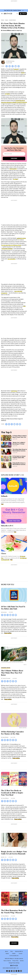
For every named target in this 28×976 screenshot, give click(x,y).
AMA (24, 306)
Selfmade (4, 496)
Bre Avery (4, 612)
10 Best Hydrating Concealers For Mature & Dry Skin (12, 733)
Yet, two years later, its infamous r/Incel (11, 245)
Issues (6, 20)
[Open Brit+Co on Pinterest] (9, 971)
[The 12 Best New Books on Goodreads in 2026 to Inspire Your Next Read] (14, 779)
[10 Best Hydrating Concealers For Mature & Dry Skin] (14, 720)
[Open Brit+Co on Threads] (16, 971)
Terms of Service (7, 960)
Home (2, 20)
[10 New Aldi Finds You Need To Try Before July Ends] (14, 595)
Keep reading (7, 633)
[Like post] (20, 424)
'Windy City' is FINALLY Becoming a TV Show (19, 443)
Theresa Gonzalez (6, 678)
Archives (22, 960)
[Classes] (14, 543)
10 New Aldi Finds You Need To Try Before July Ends (13, 607)
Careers (13, 953)
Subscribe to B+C (7, 526)
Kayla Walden (5, 737)
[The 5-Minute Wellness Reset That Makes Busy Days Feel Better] (14, 654)
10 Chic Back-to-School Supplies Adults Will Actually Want (19, 457)
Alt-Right (15, 179)
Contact (20, 953)
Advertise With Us (19, 951)
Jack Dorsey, (14, 391)
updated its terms (21, 238)
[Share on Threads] (18, 66)
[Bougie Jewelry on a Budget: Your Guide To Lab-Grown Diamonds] (14, 840)
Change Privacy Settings (14, 962)
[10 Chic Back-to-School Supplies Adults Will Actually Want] (6, 458)
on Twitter (7, 93)
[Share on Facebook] (7, 66)
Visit (2, 504)
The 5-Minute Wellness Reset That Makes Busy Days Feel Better (12, 672)
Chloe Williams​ (5, 798)
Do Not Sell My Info (14, 955)
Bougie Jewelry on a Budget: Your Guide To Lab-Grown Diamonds (14, 852)
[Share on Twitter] (12, 66)
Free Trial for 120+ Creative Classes (12, 10)
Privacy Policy (15, 960)
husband (16, 69)
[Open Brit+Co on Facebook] (7, 971)
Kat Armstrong (11, 61)
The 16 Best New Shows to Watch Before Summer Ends (20, 450)
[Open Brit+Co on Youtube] (14, 971)
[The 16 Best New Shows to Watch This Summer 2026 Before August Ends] (6, 452)
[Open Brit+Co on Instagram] (12, 971)
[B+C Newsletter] (14, 515)
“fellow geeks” (13, 168)
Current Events (12, 20)
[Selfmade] (14, 486)
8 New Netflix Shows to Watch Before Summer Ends (19, 463)
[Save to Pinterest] (9, 66)
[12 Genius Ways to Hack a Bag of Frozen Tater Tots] (6, 438)
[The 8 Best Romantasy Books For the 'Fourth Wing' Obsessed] (14, 899)
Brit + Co (4, 857)
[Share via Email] (15, 66)
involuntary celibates (7, 248)
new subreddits (11, 259)
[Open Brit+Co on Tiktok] (19, 971)
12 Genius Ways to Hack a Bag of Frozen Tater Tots (20, 436)
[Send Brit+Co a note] (21, 971)
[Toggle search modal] (17, 13)
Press (11, 951)
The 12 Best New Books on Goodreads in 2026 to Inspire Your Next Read (12, 792)
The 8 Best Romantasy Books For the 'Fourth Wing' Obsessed (13, 911)
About (6, 951)
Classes (3, 553)
